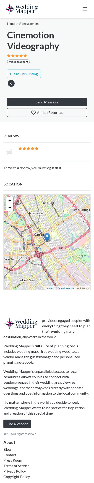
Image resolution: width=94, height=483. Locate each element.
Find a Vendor (17, 424)
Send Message (47, 102)
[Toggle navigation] (84, 9)
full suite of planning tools (56, 346)
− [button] (9, 207)
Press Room (12, 460)
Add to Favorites (49, 112)
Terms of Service (16, 465)
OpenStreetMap (66, 288)
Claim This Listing (24, 74)
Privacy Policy (14, 471)
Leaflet (49, 288)
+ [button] (9, 200)
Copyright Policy (16, 476)
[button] (11, 82)
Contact (9, 455)
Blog (7, 449)
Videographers (29, 23)
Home (11, 23)
